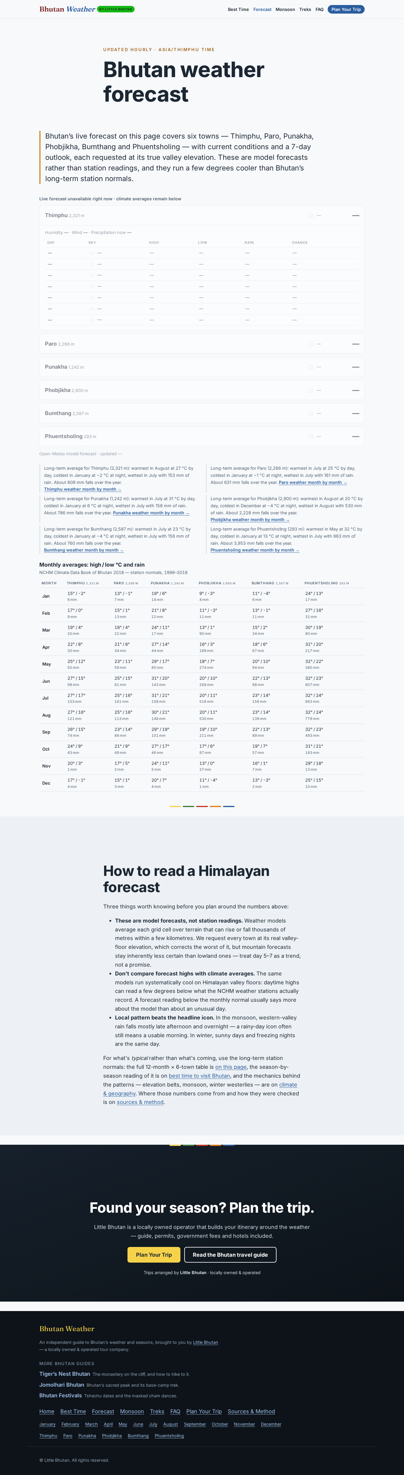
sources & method (140, 1102)
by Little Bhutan (115, 9)
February (70, 1424)
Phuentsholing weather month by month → (255, 549)
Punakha (87, 1435)
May (123, 1424)
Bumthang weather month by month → (84, 549)
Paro (67, 1435)
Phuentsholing (169, 1435)
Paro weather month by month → (313, 482)
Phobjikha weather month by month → (250, 519)
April (108, 1424)
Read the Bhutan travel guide (230, 1254)
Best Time (238, 9)
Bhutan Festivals (60, 1395)
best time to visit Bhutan (199, 1075)
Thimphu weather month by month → (83, 489)
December (271, 1424)
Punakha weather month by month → (151, 512)
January (47, 1424)
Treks (305, 9)
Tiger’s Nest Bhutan (64, 1373)
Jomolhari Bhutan (61, 1384)
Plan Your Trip (346, 9)
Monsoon (285, 9)
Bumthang (138, 1435)
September (195, 1424)
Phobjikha (112, 1435)
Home (46, 1411)
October (220, 1424)
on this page (231, 1066)
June (138, 1424)
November (244, 1424)
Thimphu (48, 1435)
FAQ (320, 9)
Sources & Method (251, 1411)
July (153, 1424)
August (170, 1424)
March (91, 1424)
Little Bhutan (205, 1342)
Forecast (262, 9)
